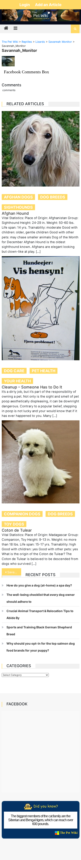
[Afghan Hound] (40, 149)
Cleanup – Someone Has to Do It (32, 387)
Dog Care (14, 371)
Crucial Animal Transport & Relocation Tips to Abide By (39, 614)
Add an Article (48, 4)
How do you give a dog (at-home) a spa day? (39, 585)
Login (25, 4)
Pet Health (43, 371)
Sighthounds (18, 207)
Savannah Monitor (14, 572)
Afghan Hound (15, 213)
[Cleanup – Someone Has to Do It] (40, 308)
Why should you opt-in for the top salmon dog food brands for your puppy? (40, 647)
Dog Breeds (52, 197)
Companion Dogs (22, 514)
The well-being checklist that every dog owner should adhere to (40, 598)
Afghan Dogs (18, 197)
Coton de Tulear (17, 530)
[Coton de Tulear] (40, 461)
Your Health (17, 381)
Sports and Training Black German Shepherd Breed (39, 630)
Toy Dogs (14, 524)
